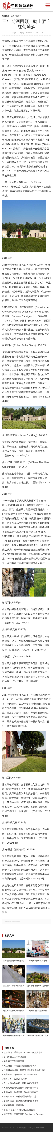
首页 (13, 16)
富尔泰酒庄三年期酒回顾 (15, 1057)
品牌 (18, 16)
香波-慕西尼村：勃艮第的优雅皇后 (19, 1110)
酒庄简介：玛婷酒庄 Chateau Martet (20, 1074)
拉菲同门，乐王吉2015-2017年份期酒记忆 (23, 1052)
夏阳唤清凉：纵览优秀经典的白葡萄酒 (21, 1101)
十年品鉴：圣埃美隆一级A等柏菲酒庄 (21, 1092)
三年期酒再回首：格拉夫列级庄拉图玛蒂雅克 (24, 1070)
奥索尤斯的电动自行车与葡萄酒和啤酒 (21, 1087)
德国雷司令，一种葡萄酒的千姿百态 (20, 1096)
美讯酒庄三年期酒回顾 (14, 1061)
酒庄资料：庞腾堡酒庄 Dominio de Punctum (24, 1114)
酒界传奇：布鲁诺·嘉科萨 (15, 1079)
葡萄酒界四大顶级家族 (14, 1105)
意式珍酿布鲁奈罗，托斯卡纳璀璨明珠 (21, 1083)
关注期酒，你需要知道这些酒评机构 (20, 1065)
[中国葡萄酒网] (18, 5)
